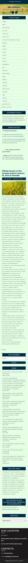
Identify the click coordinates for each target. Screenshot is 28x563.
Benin (4, 24)
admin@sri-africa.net (15, 1)
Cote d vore (5, 36)
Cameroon (5, 33)
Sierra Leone (6, 88)
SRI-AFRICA (14, 7)
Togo (3, 95)
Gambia (4, 49)
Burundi (4, 30)
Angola (4, 21)
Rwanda (4, 82)
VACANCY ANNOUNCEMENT (16, 159)
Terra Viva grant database (13, 141)
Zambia (4, 101)
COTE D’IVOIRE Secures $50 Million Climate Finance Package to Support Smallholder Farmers (12, 421)
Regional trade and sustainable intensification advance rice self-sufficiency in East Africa (11, 437)
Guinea (4, 55)
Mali (3, 67)
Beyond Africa (6, 104)
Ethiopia (4, 43)
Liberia (4, 61)
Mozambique (6, 73)
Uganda (4, 98)
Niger (3, 76)
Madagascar (5, 64)
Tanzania (4, 92)
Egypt (4, 46)
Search (14, 362)
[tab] (13, 12)
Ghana (4, 52)
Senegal (4, 85)
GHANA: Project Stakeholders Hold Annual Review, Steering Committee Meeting (12, 429)
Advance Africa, (12, 142)
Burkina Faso (6, 27)
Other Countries (6, 107)
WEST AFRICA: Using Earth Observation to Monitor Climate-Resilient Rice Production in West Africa (13, 403)
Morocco (4, 70)
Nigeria (4, 79)
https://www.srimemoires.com (10, 509)
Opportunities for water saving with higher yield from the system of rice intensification (12, 395)
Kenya (4, 58)
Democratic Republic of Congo (11, 40)
